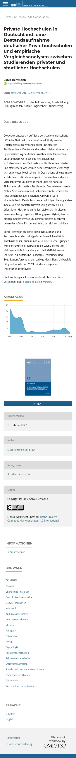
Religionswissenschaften (18, 658)
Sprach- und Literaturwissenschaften (25, 669)
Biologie (10, 586)
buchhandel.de (31, 282)
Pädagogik (11, 631)
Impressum (13, 738)
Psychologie (12, 647)
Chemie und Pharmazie (18, 592)
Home (8, 16)
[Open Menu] (5, 3)
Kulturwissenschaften (17, 614)
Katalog (20, 16)
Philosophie (12, 636)
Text (39, 403)
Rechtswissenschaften (17, 653)
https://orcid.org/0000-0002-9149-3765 (25, 84)
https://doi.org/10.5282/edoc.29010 (31, 93)
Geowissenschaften (16, 603)
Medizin (10, 625)
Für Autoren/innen (15, 552)
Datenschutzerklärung (19, 744)
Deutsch (10, 714)
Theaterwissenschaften (18, 675)
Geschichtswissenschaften (19, 597)
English (9, 719)
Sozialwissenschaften (19, 474)
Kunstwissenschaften (17, 619)
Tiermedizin (12, 681)
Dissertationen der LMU (21, 450)
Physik (9, 642)
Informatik (11, 608)
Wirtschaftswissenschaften (20, 686)
